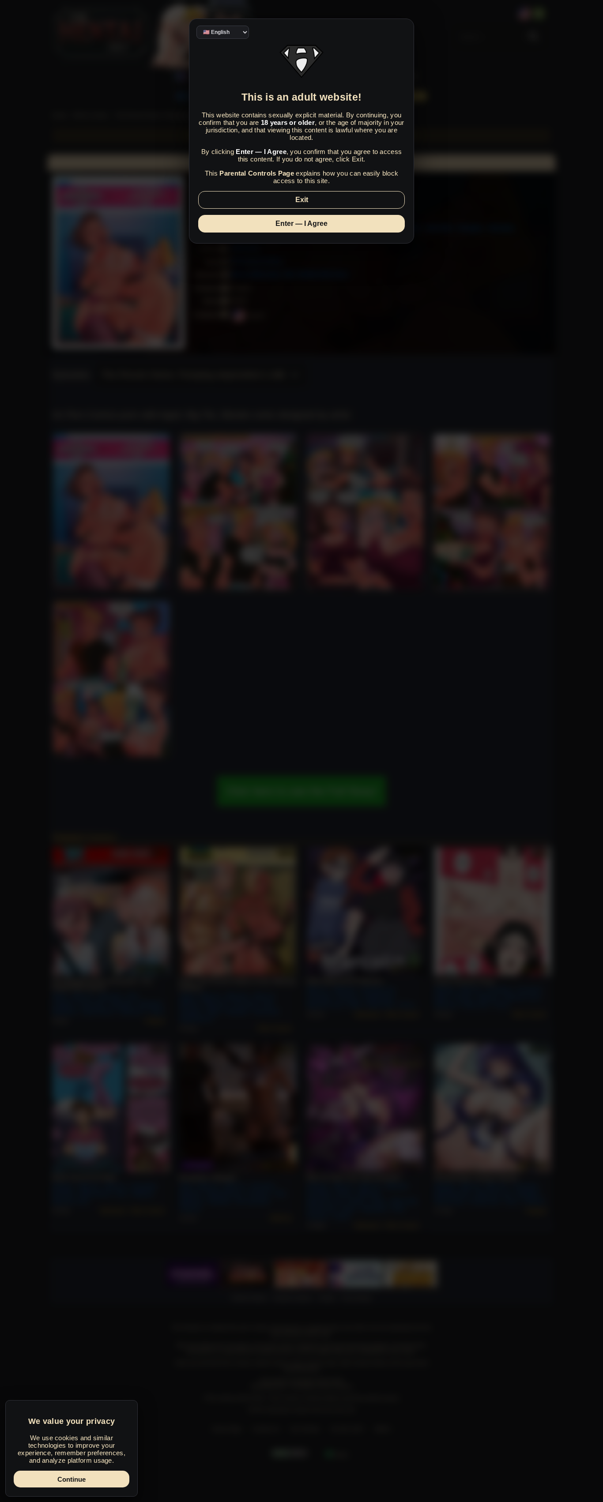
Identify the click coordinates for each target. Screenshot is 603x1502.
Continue (71, 1479)
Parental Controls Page (256, 173)
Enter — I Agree (301, 223)
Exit (301, 199)
